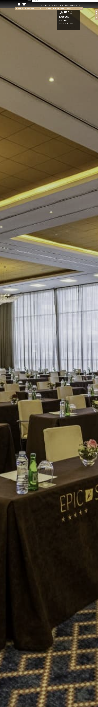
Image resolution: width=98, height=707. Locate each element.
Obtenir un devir (68, 27)
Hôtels (49, 5)
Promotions (78, 5)
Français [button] (78, 3)
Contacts (69, 3)
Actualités (54, 3)
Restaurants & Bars (39, 8)
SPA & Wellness (61, 5)
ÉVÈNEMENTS (62, 8)
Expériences (69, 8)
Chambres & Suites (30, 8)
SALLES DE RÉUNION (55, 8)
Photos (80, 8)
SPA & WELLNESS (48, 8)
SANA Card (64, 3)
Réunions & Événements (70, 5)
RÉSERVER (96, 14)
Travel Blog (59, 3)
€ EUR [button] (73, 3)
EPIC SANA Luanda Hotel (21, 8)
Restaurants (54, 5)
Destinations (44, 5)
